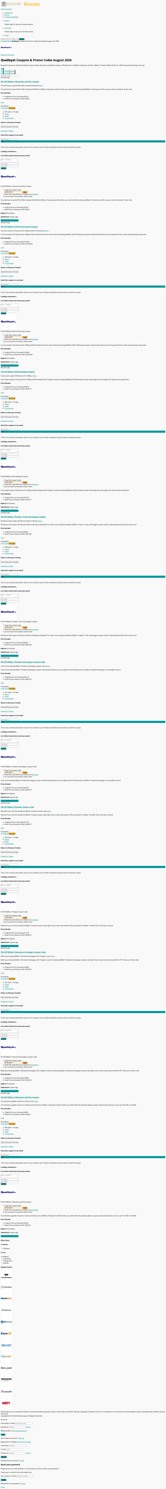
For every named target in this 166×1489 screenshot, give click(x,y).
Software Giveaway (11, 17)
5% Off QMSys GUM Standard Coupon (18, 372)
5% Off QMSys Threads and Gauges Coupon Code (23, 662)
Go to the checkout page (9, 220)
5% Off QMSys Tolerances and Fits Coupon (20, 81)
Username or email (8, 1423)
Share (7, 114)
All (2, 71)
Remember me (8, 1431)
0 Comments (9, 118)
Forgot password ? (20, 1431)
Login (7, 35)
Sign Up (21, 1438)
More (41, 86)
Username (4, 1445)
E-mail (3, 1449)
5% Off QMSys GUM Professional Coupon (19, 226)
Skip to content (6, 9)
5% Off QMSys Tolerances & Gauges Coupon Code (23, 952)
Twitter (10, 131)
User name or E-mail (8, 1476)
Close (3, 1487)
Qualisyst (35, 194)
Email (6, 116)
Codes (7, 71)
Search (22, 39)
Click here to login (24, 1442)
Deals (12, 71)
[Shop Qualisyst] (6, 53)
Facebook (4, 131)
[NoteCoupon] (21, 7)
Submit (3, 168)
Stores (7, 15)
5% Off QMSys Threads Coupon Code (17, 807)
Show (28, 1427)
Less (2, 102)
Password (4, 1427)
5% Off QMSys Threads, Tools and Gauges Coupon (23, 517)
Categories (8, 13)
